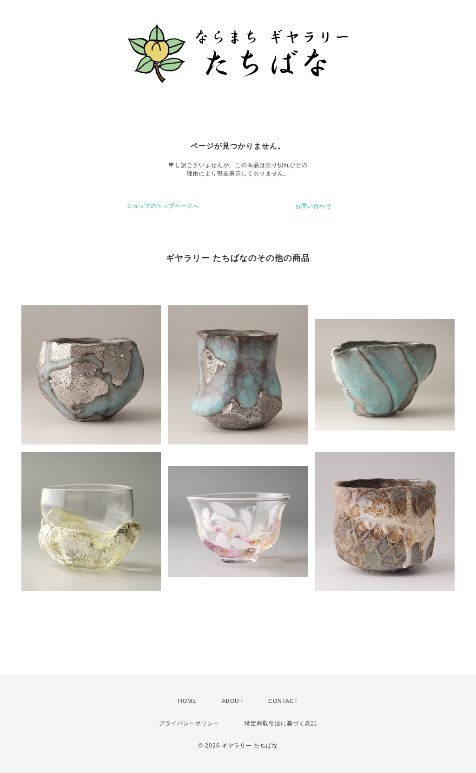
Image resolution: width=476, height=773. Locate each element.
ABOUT (232, 701)
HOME (187, 701)
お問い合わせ (313, 206)
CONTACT (283, 701)
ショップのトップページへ (162, 206)
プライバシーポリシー (189, 723)
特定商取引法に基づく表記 (281, 723)
